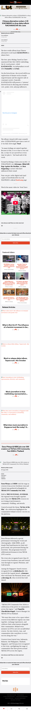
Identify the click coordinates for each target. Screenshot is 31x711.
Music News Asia (9, 698)
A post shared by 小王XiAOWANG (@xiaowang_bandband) (16, 133)
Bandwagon (16, 2)
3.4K (18, 329)
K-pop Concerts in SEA (9, 696)
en (11, 708)
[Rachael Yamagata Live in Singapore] (15, 9)
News (2, 45)
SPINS (14, 29)
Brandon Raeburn (10, 33)
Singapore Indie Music (20, 698)
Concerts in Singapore (22, 696)
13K (18, 396)
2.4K (19, 29)
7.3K (18, 429)
